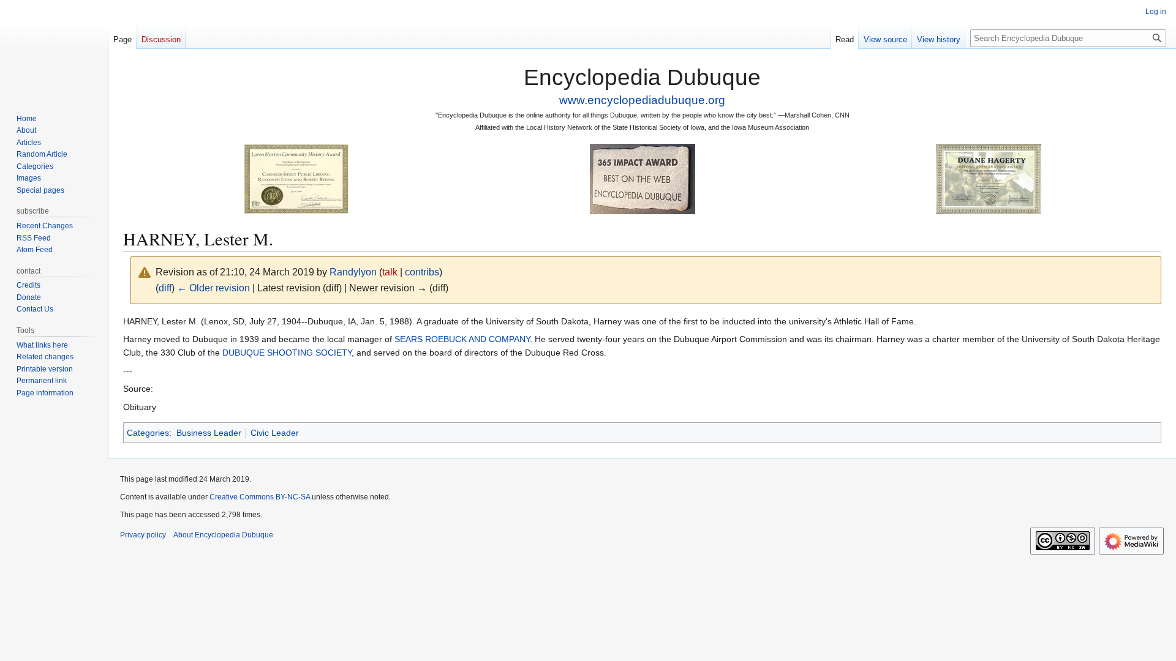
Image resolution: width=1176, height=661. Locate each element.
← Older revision (213, 288)
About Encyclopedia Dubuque (223, 535)
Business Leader (208, 433)
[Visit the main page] (54, 49)
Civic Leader (275, 433)
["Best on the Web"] (642, 178)
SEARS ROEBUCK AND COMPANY (462, 339)
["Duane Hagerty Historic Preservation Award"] (988, 178)
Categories (148, 433)
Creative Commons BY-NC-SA (259, 497)
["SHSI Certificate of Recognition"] (296, 178)
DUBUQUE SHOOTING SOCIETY (287, 352)
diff (165, 288)
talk (390, 272)
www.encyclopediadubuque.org (642, 100)
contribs (422, 272)
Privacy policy (143, 535)
